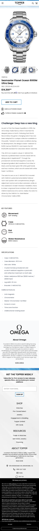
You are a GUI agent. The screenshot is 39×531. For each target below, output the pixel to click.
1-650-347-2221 (21, 469)
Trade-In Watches (19, 435)
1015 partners (13, 484)
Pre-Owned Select (19, 411)
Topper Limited (19, 421)
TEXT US (21, 477)
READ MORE (19, 461)
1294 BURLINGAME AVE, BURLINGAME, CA (21, 466)
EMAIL (21, 473)
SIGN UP (19, 394)
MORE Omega (19, 363)
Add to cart (11, 102)
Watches (19, 408)
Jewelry (19, 415)
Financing (19, 442)
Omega (4, 77)
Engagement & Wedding (19, 418)
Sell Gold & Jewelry (19, 439)
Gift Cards (19, 425)
